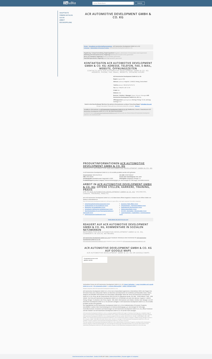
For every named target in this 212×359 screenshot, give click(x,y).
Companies (87, 48)
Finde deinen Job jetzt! (118, 219)
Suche (62, 18)
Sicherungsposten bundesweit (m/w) (95, 214)
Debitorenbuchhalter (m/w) (129, 209)
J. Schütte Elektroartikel (114, 286)
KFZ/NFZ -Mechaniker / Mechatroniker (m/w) (133, 211)
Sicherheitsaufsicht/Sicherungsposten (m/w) (97, 204)
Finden (139, 3)
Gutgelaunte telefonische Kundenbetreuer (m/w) (99, 209)
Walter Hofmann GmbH (129, 286)
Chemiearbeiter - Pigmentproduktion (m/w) (133, 205)
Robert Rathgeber (129, 284)
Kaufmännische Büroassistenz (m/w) (131, 207)
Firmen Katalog (66, 15)
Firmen (86, 46)
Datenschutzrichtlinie (115, 356)
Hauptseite (64, 13)
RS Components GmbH (100, 286)
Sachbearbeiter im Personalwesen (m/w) (96, 205)
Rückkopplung (65, 22)
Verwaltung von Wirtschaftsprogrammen (100, 46)
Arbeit (62, 20)
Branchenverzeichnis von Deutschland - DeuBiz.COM (87, 356)
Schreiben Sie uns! (146, 104)
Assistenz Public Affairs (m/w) (129, 204)
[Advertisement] (70, 50)
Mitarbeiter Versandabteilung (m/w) (95, 207)
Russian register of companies (130, 356)
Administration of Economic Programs (99, 48)
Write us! (137, 106)
